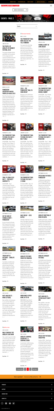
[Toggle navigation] (51, 5)
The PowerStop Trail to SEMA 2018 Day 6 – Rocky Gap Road (8, 137)
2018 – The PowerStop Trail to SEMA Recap (26, 90)
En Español (50, 1)
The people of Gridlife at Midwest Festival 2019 (8, 48)
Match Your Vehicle (19, 10)
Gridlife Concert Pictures (43, 257)
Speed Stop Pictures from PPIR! (44, 337)
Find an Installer (21, 1)
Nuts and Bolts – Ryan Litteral (7, 296)
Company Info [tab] (5, 394)
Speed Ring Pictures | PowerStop (44, 176)
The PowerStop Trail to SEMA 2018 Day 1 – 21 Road (26, 179)
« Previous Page (20, 369)
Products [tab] (4, 384)
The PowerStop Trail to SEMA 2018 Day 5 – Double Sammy (44, 90)
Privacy (51, 408)
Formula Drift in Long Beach (43, 46)
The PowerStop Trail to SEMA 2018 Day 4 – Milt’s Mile (26, 137)
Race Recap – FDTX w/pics (26, 216)
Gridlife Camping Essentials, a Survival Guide (25, 338)
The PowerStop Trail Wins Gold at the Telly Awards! (26, 41)
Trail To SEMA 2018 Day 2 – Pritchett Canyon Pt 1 (8, 179)
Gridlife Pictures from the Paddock (26, 257)
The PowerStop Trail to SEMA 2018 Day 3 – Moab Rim (44, 137)
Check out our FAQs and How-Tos (26, 377)
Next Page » (35, 369)
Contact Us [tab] (4, 398)
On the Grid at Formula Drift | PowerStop (7, 218)
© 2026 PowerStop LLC (5, 408)
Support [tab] (3, 389)
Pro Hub (41, 1)
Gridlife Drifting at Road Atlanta (44, 216)
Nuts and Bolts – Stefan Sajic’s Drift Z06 (44, 298)
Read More (4, 73)
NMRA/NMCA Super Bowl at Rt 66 (26, 296)
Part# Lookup (30, 1)
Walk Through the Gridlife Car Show (8, 333)
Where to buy (13, 1)
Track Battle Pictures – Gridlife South (8, 257)
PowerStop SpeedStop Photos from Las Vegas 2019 (8, 91)
